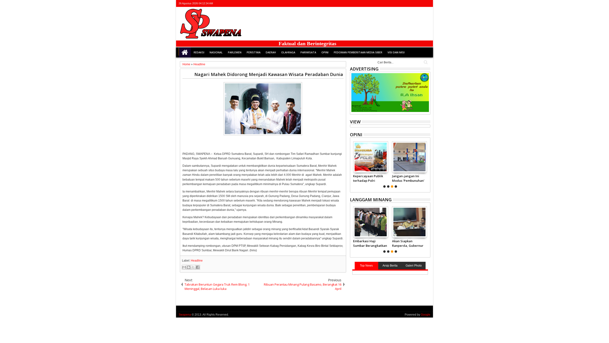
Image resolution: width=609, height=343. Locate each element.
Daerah (271, 52)
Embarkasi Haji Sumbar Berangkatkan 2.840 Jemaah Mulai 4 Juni (370, 243)
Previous (427, 164)
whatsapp (427, 3)
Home (185, 52)
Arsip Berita (390, 265)
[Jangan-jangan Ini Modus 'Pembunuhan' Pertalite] (409, 157)
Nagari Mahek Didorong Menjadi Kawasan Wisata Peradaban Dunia (268, 74)
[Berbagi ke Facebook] (197, 267)
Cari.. (425, 62)
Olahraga (288, 52)
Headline (197, 260)
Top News (366, 265)
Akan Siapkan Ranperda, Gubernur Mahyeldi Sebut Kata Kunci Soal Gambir (407, 243)
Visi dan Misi (396, 52)
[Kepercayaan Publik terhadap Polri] (370, 157)
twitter (402, 3)
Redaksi (199, 52)
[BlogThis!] (188, 267)
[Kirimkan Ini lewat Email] (184, 267)
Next (353, 164)
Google (425, 314)
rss (421, 3)
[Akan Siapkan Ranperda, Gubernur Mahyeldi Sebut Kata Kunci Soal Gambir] (409, 222)
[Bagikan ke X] (193, 267)
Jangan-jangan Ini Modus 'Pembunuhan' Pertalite (408, 178)
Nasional (216, 52)
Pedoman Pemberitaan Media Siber (358, 52)
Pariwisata (308, 52)
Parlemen (234, 52)
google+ (415, 3)
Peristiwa (253, 52)
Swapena (185, 314)
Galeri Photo (414, 265)
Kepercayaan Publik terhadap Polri (368, 178)
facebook (409, 3)
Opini (325, 52)
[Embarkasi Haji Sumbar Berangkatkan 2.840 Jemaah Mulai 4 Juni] (370, 222)
